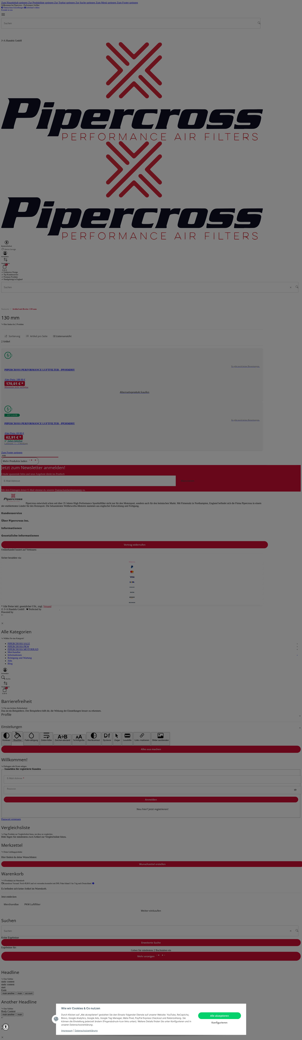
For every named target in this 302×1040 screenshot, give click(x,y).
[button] (6, 1026)
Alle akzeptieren (219, 1015)
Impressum (67, 1030)
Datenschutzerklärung (86, 1030)
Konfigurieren (219, 1022)
